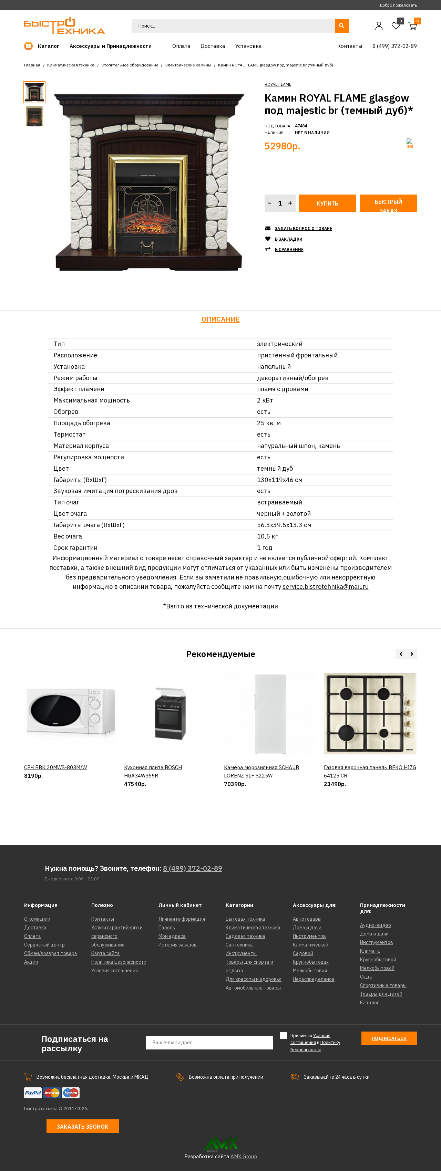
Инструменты (241, 953)
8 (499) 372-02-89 (192, 868)
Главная (32, 64)
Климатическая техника (70, 64)
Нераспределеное (314, 979)
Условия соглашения (114, 971)
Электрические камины (188, 64)
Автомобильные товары (253, 988)
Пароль (166, 927)
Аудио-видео (375, 925)
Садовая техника (245, 936)
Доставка (35, 927)
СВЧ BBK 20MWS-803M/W (55, 767)
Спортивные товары (383, 985)
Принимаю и (315, 1043)
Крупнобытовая (311, 962)
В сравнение (289, 249)
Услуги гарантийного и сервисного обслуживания (117, 936)
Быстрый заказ (388, 205)
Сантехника (239, 945)
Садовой (303, 953)
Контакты (102, 919)
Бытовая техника (245, 919)
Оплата (32, 936)
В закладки (288, 239)
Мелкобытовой (377, 968)
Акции (31, 962)
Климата (370, 951)
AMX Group (243, 1156)
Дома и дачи (307, 927)
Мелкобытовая (310, 971)
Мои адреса (172, 936)
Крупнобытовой (378, 959)
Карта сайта (105, 953)
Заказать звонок (83, 1126)
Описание (221, 319)
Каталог (369, 1003)
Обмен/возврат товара (50, 953)
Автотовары (307, 919)
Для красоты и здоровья (253, 979)
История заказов (177, 945)
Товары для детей (381, 994)
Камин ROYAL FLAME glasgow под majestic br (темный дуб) (275, 64)
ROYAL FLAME (278, 84)
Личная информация (181, 919)
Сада (366, 977)
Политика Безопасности (118, 962)
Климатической (310, 945)
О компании (37, 919)
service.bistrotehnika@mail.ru (326, 586)
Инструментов (309, 936)
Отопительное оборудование (129, 64)
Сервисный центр (44, 945)
